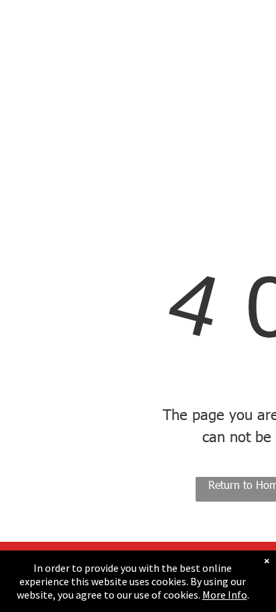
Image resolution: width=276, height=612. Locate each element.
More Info (224, 594)
